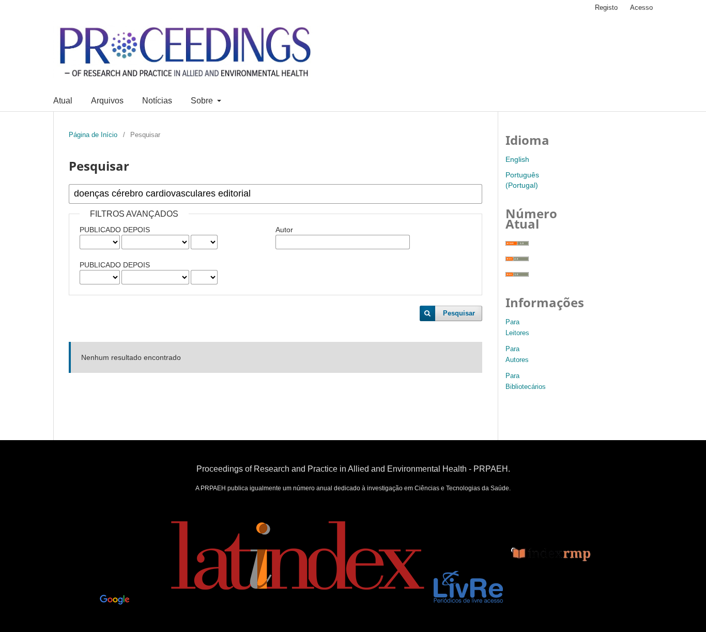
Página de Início (93, 135)
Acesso (641, 7)
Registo (606, 7)
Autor (284, 229)
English (517, 159)
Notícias (157, 100)
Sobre (203, 100)
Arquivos (107, 100)
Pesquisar (459, 313)
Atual (62, 100)
